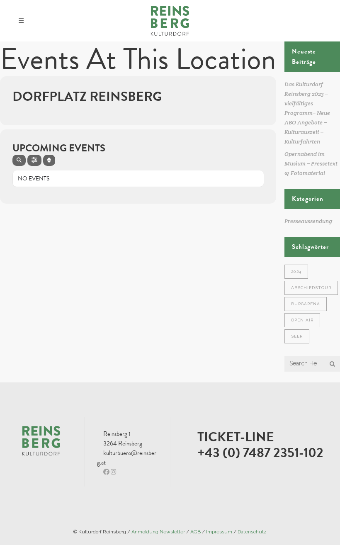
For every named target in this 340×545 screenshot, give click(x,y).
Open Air (302, 320)
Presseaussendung (308, 221)
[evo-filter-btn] (34, 160)
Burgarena (305, 304)
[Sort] (49, 160)
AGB (195, 532)
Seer (297, 336)
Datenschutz (252, 532)
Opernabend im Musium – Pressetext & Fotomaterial (311, 163)
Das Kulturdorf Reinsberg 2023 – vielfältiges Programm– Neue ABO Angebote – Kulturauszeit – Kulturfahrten (307, 112)
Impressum (219, 532)
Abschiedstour (311, 287)
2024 (296, 271)
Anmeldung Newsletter (158, 532)
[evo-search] (19, 160)
